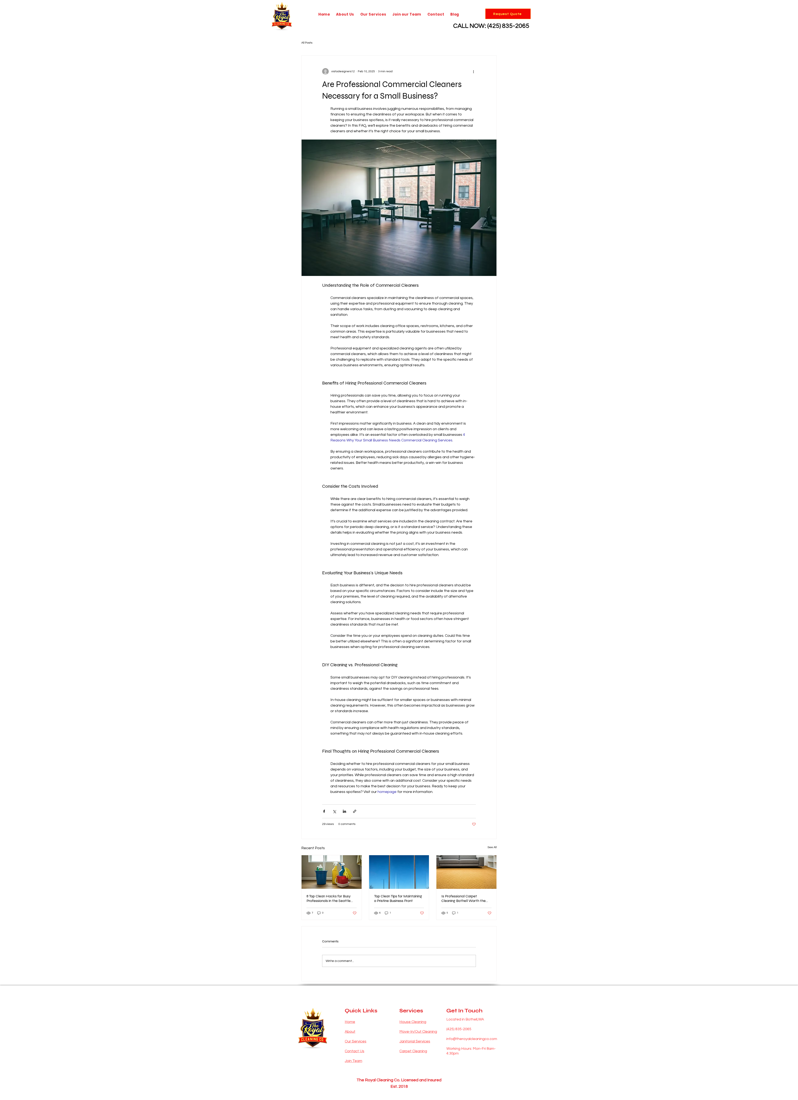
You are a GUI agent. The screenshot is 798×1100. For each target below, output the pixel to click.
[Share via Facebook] (324, 811)
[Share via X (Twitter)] (334, 811)
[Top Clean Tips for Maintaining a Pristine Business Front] (399, 872)
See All (492, 847)
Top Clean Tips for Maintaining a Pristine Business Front (398, 898)
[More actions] (473, 71)
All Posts (306, 42)
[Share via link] (355, 811)
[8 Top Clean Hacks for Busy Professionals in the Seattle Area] (332, 872)
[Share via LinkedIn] (344, 811)
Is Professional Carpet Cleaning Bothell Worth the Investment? (463, 898)
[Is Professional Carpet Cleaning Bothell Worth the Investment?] (466, 872)
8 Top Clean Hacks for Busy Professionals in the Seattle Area (329, 898)
